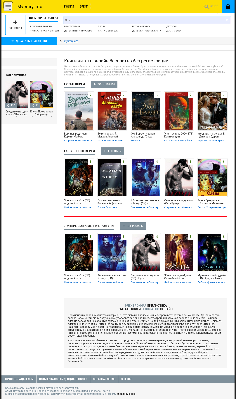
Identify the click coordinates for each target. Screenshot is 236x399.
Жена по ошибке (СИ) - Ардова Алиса (77, 202)
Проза (101, 26)
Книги (69, 6)
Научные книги (141, 26)
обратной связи (126, 393)
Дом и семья (173, 30)
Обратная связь (104, 379)
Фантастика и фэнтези (44, 30)
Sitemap (126, 379)
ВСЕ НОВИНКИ (106, 84)
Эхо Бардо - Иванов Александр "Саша (143, 135)
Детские (171, 26)
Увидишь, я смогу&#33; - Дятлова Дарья (212, 135)
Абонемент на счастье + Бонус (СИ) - (145, 202)
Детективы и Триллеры (78, 30)
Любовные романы (41, 26)
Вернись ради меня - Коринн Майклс (77, 135)
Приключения (72, 26)
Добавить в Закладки (31, 41)
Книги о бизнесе (108, 30)
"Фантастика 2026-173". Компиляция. (179, 135)
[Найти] (227, 20)
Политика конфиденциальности (63, 379)
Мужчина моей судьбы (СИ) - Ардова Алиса (212, 277)
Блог (84, 6)
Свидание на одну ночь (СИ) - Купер (178, 202)
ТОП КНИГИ (115, 151)
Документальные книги (146, 30)
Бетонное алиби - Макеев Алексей (108, 135)
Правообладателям (19, 379)
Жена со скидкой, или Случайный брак (177, 277)
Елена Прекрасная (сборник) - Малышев (211, 202)
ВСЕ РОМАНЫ (135, 226)
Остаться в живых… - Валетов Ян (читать (111, 202)
